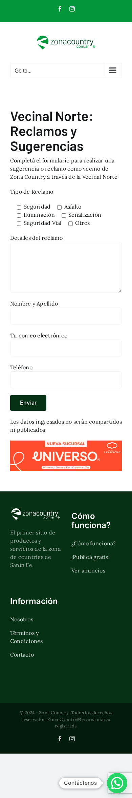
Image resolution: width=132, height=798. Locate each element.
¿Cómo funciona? (93, 543)
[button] (117, 783)
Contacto (22, 654)
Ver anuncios (88, 570)
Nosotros (21, 619)
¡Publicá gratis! (90, 556)
